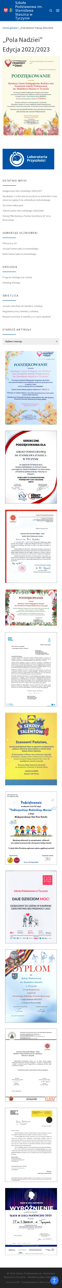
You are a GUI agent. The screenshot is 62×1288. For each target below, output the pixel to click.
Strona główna (10, 27)
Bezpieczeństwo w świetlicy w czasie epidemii (27, 316)
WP (18, 1282)
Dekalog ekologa (11, 282)
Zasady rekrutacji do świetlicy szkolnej (22, 306)
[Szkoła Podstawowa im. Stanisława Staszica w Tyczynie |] (8, 10)
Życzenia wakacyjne (13, 205)
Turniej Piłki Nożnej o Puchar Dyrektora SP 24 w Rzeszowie (27, 217)
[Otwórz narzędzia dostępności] (54, 1280)
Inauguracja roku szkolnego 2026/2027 (22, 190)
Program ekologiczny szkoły (17, 277)
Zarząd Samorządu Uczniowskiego (20, 248)
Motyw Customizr (47, 1282)
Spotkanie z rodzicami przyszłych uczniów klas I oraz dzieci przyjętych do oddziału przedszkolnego (30, 198)
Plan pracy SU (10, 243)
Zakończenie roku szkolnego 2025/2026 (23, 210)
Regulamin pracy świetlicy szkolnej (20, 311)
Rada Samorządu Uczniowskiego (19, 253)
